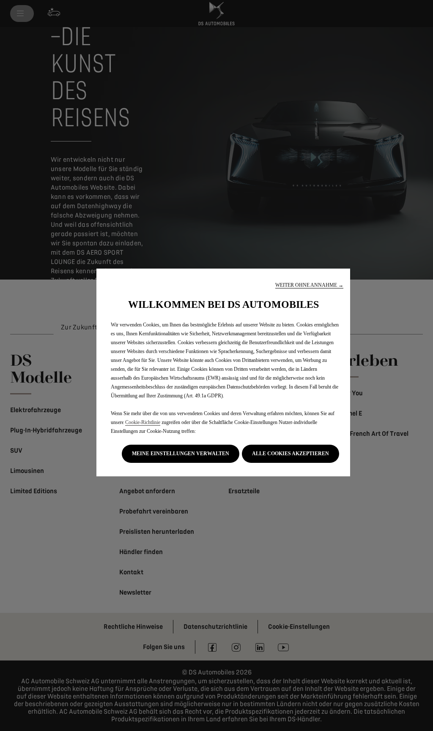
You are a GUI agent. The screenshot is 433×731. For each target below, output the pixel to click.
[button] (309, 285)
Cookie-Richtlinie (142, 422)
